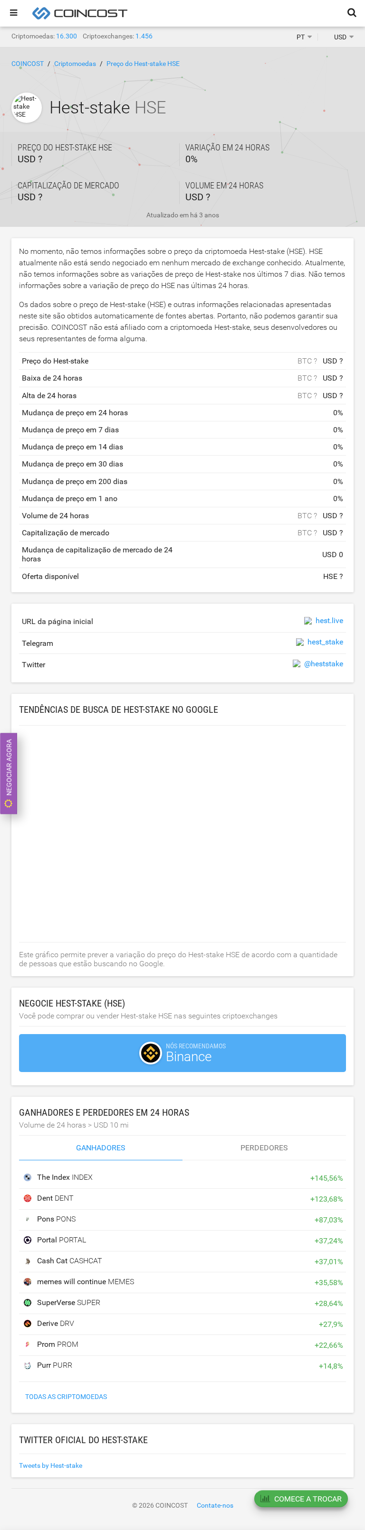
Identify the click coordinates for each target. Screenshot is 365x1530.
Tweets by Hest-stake (50, 1465)
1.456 (144, 36)
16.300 (66, 36)
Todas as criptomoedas (66, 1396)
